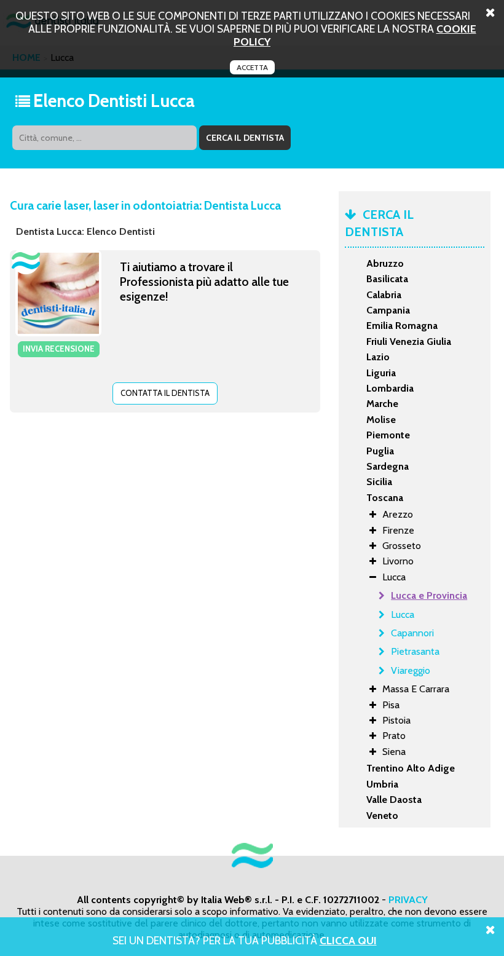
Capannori (412, 633)
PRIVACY (408, 900)
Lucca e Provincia (429, 595)
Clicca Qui (348, 940)
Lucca (402, 614)
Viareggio (410, 670)
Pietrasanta (415, 651)
